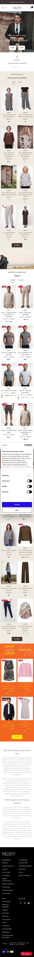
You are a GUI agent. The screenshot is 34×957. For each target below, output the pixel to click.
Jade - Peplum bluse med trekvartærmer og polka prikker (25, 194)
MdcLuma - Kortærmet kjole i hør (25, 725)
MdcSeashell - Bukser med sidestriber (8, 589)
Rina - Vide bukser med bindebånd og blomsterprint (8, 193)
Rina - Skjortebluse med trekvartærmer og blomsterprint (25, 154)
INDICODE (8, 428)
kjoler (27, 785)
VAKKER (9, 112)
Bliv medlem (22, 869)
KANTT (9, 310)
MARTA (9, 586)
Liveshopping (6, 875)
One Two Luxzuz (25, 684)
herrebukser (6, 789)
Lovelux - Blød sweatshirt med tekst (25, 687)
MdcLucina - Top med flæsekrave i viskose (9, 687)
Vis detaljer (25, 499)
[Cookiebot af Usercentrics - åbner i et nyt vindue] (24, 445)
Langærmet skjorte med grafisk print (25, 627)
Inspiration (5, 910)
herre (13, 47)
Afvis (17, 510)
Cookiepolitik (5, 925)
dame (21, 47)
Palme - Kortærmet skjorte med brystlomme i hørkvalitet (25, 432)
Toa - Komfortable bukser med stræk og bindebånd (9, 627)
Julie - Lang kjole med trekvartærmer (25, 233)
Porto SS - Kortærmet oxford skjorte (25, 391)
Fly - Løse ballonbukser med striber (8, 233)
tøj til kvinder (19, 779)
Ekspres (25, 624)
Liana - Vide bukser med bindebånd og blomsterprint (25, 115)
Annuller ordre (6, 887)
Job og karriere (6, 919)
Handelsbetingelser (7, 890)
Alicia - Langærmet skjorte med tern (8, 551)
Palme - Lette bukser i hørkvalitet (25, 313)
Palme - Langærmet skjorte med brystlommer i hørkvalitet (8, 314)
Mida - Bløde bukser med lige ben (25, 589)
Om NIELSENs (6, 901)
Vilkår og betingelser (24, 875)
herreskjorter (13, 789)
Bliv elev (4, 922)
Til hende (21, 280)
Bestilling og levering (8, 866)
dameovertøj (9, 787)
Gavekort (4, 869)
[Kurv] (31, 8)
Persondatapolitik (7, 929)
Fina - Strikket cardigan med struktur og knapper (25, 551)
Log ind (21, 872)
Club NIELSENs (23, 863)
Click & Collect (6, 872)
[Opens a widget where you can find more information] (26, 954)
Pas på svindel (6, 893)
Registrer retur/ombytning (6, 879)
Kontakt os (5, 863)
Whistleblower (6, 932)
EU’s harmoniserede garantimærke (7, 936)
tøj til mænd (28, 779)
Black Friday (5, 913)
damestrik (22, 785)
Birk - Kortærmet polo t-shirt (8, 390)
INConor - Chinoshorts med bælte (8, 431)
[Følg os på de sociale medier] (21, 903)
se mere (17, 245)
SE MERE (17, 639)
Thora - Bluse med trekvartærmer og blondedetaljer (9, 154)
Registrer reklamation (8, 884)
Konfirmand (5, 916)
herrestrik (21, 789)
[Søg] (6, 8)
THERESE (8, 624)
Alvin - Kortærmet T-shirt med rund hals (25, 353)
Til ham (12, 280)
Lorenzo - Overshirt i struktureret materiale (9, 725)
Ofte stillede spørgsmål (25, 866)
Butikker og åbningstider (5, 905)
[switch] (29, 481)
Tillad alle (17, 504)
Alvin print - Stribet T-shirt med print (9, 353)
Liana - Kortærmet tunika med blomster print (9, 115)
